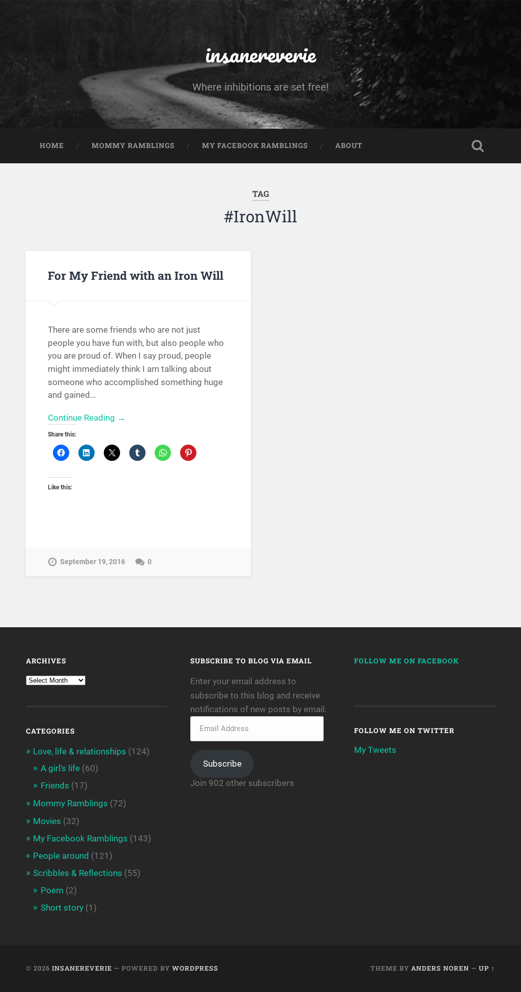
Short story (62, 907)
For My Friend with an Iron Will (135, 275)
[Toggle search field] (477, 146)
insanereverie (260, 54)
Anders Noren (440, 968)
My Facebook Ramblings (255, 145)
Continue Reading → (87, 418)
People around (61, 856)
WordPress (195, 968)
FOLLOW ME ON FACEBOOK (406, 660)
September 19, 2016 (92, 562)
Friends (55, 785)
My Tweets (375, 750)
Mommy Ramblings (133, 145)
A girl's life (60, 768)
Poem (52, 890)
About (348, 145)
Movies (47, 821)
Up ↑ (487, 968)
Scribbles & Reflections (77, 873)
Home (52, 145)
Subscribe (222, 763)
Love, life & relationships (79, 751)
